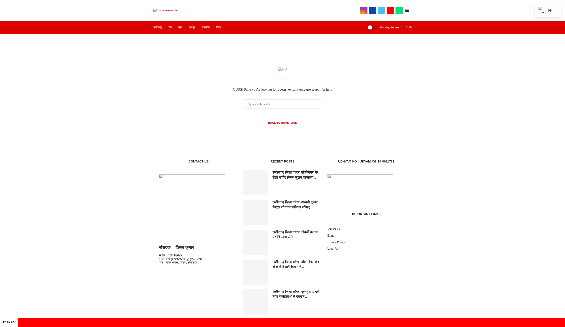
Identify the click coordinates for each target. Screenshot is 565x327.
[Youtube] (390, 10)
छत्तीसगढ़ (157, 27)
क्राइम (192, 27)
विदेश (218, 27)
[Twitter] (381, 10)
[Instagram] (363, 10)
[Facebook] (372, 10)
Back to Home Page (282, 122)
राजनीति (206, 27)
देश (170, 27)
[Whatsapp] (399, 10)
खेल (180, 27)
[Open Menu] (407, 10)
